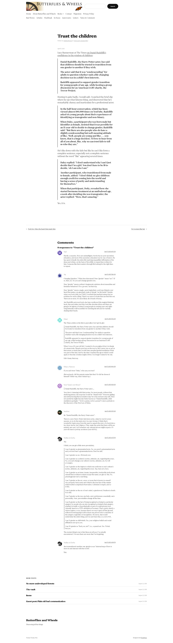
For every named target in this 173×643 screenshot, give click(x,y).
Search (113, 6)
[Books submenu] (63, 13)
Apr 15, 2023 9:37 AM (110, 411)
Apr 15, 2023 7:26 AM (110, 274)
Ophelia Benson (68, 41)
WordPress (144, 638)
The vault (30, 589)
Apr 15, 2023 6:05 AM (110, 251)
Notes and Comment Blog (81, 41)
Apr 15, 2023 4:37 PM (110, 437)
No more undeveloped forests (40, 583)
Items (28, 595)
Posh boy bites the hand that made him (42, 229)
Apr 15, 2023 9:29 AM (110, 384)
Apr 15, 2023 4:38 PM (110, 542)
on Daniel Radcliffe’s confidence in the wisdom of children (81, 54)
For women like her (138, 229)
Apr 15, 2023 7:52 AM (110, 319)
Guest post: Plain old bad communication (45, 601)
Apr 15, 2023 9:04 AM (110, 366)
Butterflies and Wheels (42, 620)
